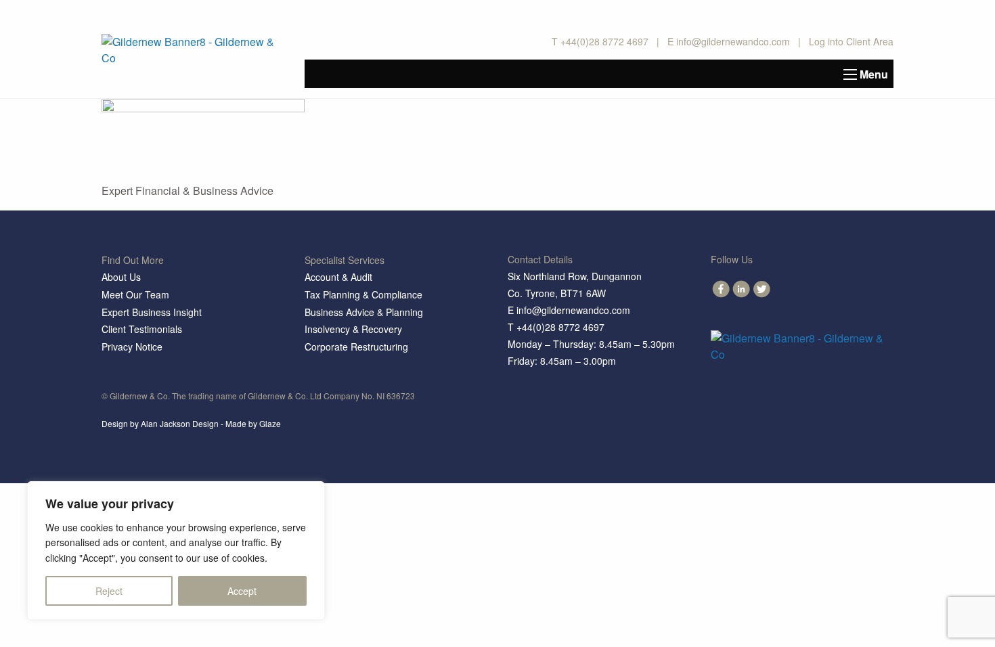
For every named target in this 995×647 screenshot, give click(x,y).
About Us (121, 277)
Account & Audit (338, 277)
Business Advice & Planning (364, 312)
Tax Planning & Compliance (363, 294)
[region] (176, 550)
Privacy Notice (132, 346)
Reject (109, 591)
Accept (242, 591)
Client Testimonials (142, 329)
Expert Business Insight (152, 312)
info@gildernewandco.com (733, 41)
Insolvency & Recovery (353, 329)
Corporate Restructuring (356, 346)
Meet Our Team (135, 294)
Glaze (270, 423)
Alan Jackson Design (180, 423)
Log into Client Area (851, 41)
